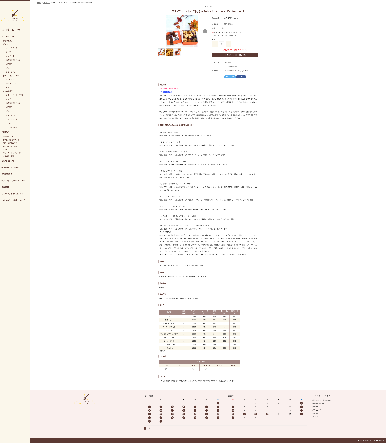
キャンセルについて (10, 146)
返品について (8, 149)
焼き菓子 (9, 64)
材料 (7, 87)
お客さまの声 (7, 174)
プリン (8, 68)
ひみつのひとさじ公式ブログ (13, 200)
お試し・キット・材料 (11, 76)
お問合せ (315, 416)
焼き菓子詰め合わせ (13, 60)
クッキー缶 (10, 56)
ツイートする (230, 77)
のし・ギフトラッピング (12, 152)
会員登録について (9, 136)
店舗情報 (5, 187)
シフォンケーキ (11, 48)
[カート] (18, 30)
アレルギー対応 (11, 127)
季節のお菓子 (8, 41)
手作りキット (11, 83)
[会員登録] (7, 30)
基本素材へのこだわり (11, 167)
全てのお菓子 (8, 91)
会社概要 (315, 407)
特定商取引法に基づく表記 (321, 400)
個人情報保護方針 (318, 403)
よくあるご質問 (8, 156)
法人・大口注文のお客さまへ (13, 180)
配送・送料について (10, 143)
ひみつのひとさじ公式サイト (13, 193)
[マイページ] (12, 30)
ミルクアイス (11, 72)
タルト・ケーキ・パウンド (15, 95)
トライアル (10, 79)
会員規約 (315, 413)
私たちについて (8, 161)
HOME (39, 3)
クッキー (9, 52)
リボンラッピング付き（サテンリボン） (228, 32)
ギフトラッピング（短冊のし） (225, 35)
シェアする (242, 77)
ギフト (5, 44)
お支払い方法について (11, 140)
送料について (316, 410)
